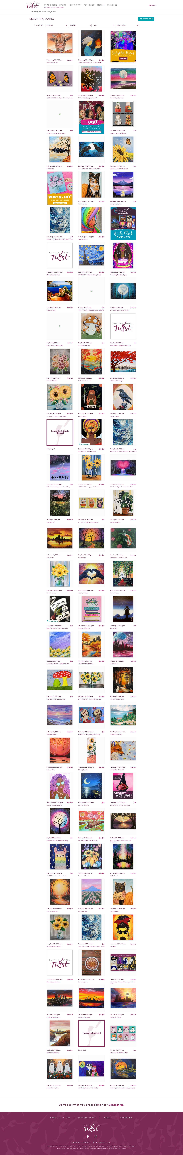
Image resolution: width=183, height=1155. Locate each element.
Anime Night (113, 628)
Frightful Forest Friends (117, 699)
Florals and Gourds (83, 876)
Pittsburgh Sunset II (84, 1017)
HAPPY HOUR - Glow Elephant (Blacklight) (91, 310)
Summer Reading (83, 805)
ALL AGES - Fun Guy (84, 345)
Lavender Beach (52, 734)
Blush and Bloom (52, 381)
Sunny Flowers (51, 593)
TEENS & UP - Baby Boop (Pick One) (89, 734)
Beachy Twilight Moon (116, 98)
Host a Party (75, 5)
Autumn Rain (50, 770)
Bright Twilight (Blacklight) (55, 345)
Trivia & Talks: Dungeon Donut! (87, 98)
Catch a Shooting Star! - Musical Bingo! (90, 62)
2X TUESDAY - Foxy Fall (117, 770)
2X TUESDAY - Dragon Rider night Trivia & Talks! (122, 982)
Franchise (112, 5)
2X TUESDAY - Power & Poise (87, 451)
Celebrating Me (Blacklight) (118, 275)
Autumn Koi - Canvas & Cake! (118, 557)
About (108, 1118)
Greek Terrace (51, 310)
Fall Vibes (113, 946)
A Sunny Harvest (83, 770)
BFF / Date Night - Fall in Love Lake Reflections (120, 841)
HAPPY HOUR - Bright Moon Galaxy (57, 840)
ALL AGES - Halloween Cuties (119, 1052)
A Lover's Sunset (83, 593)
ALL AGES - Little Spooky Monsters (88, 522)
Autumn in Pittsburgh (116, 381)
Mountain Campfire (116, 204)
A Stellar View (114, 663)
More (100, 5)
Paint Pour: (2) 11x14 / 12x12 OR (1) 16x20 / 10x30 (60, 239)
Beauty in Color (83, 239)
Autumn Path (82, 557)
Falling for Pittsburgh (53, 1052)
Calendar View (146, 19)
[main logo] (32, 2)
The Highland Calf (52, 62)
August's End (50, 522)
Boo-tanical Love (115, 522)
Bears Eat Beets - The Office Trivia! (57, 628)
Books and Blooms (84, 628)
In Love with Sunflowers (54, 946)
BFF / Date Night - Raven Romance (89, 168)
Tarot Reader (82, 416)
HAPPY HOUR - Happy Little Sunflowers (90, 487)
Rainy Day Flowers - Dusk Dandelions (58, 663)
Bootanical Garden (52, 1088)
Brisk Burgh (50, 168)
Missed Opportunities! (53, 275)
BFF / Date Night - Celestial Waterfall (121, 487)
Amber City (50, 557)
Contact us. (116, 1104)
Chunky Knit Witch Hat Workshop (120, 805)
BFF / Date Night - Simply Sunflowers (89, 699)
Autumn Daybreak (52, 911)
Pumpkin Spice (82, 982)
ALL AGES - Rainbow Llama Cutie (57, 876)
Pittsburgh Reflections (53, 1017)
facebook (88, 1136)
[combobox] (56, 25)
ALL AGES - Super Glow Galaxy (56, 133)
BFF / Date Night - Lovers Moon (119, 310)
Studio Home (50, 5)
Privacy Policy (81, 1143)
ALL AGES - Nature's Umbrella (56, 699)
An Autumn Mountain (84, 381)
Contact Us (103, 1143)
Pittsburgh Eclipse (115, 1017)
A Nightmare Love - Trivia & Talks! (88, 1088)
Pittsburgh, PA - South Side (54, 7)
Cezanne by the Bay (116, 734)
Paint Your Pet (82, 204)
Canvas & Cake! (82, 911)
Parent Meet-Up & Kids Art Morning (120, 345)
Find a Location (60, 1118)
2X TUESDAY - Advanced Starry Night (89, 275)
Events (62, 5)
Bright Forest (114, 876)
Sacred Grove (114, 593)
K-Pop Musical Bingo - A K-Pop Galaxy (58, 487)
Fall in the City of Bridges (85, 663)
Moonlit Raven (114, 416)
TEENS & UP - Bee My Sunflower (56, 416)
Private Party (87, 1118)
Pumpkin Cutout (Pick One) (118, 133)
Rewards (152, 5)
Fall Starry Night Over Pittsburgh (88, 840)
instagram (95, 1136)
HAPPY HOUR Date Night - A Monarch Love (60, 98)
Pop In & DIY (89, 5)
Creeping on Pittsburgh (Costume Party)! (122, 1088)
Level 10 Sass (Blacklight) (54, 805)
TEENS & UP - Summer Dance (119, 168)
